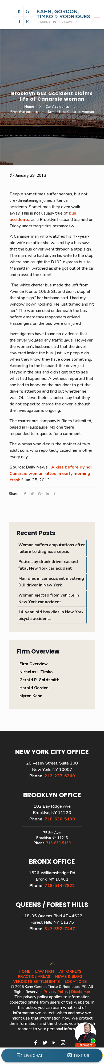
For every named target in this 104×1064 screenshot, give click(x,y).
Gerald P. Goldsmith (39, 680)
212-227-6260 (60, 776)
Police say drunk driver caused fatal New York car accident (48, 565)
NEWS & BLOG (68, 976)
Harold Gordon (34, 688)
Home (29, 106)
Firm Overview (33, 664)
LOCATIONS (76, 981)
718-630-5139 (60, 819)
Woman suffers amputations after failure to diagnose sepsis (51, 548)
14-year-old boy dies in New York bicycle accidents (50, 615)
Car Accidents (57, 106)
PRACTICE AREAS (34, 976)
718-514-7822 (60, 886)
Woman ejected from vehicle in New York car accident (48, 599)
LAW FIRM (44, 971)
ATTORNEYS (70, 971)
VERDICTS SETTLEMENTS (36, 981)
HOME (24, 971)
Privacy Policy (55, 991)
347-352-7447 (60, 929)
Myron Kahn (30, 696)
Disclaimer (80, 991)
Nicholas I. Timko (36, 672)
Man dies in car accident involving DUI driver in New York (51, 582)
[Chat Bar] (52, 1055)
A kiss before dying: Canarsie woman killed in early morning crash (51, 473)
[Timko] (52, 16)
